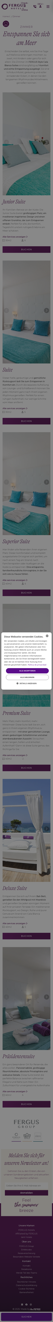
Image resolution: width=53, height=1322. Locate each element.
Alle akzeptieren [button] (27, 671)
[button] (26, 683)
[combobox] (47, 636)
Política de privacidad (37, 665)
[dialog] (26, 661)
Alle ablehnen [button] (27, 677)
